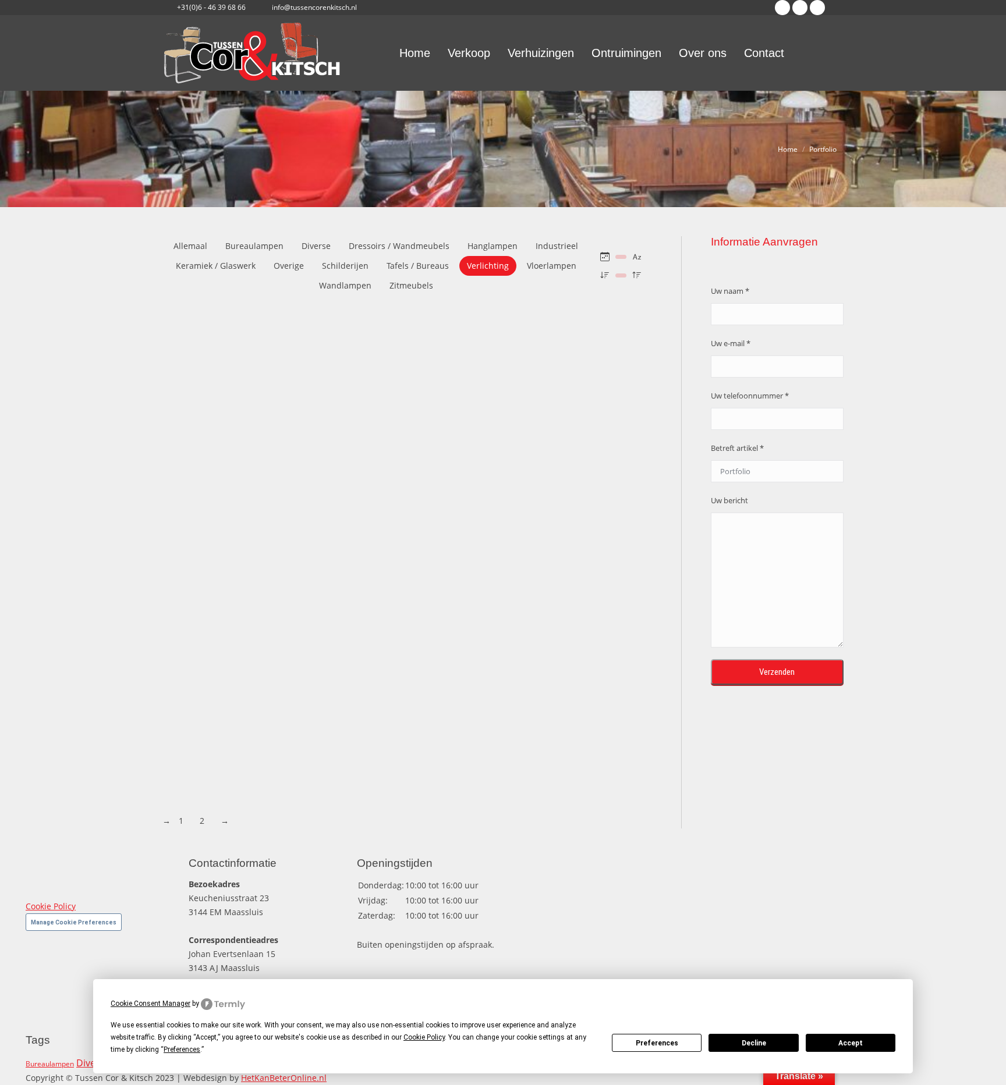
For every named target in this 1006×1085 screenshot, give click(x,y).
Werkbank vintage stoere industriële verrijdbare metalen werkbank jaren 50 (339, 352)
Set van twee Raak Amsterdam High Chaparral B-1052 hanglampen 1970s (331, 743)
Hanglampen (492, 245)
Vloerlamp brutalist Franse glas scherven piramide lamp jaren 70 (312, 401)
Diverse (316, 245)
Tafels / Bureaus (418, 265)
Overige (289, 265)
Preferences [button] (182, 1049)
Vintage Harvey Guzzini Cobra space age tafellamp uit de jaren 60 (312, 596)
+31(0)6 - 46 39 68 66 (211, 7)
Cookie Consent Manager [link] (150, 1003)
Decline (754, 1043)
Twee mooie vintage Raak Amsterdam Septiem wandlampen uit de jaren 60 (336, 694)
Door (323, 366)
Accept (850, 1043)
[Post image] (339, 329)
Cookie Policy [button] (424, 1037)
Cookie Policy (51, 906)
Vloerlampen (551, 265)
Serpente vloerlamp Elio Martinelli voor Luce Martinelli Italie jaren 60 (322, 792)
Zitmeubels (411, 285)
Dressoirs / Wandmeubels (399, 245)
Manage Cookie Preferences (73, 922)
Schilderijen (345, 265)
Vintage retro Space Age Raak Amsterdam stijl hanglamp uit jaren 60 (321, 499)
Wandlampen (345, 285)
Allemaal (190, 245)
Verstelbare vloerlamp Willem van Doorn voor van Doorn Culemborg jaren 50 (340, 645)
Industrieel (557, 245)
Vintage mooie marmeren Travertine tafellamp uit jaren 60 (298, 548)
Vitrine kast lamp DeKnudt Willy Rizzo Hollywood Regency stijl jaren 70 (326, 450)
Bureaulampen (254, 245)
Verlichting (488, 265)
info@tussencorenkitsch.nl (314, 7)
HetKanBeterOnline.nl (284, 1077)
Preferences (657, 1043)
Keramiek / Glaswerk (216, 265)
